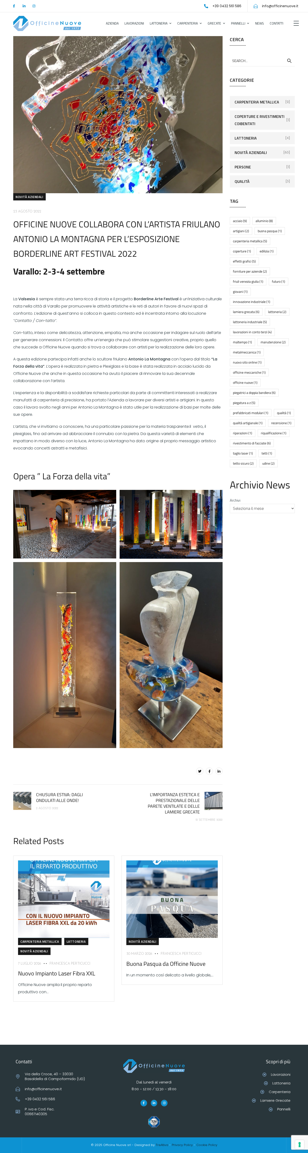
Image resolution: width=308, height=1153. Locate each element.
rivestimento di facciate (252, 443)
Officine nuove (245, 382)
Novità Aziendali (29, 196)
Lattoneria (158, 23)
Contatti (276, 23)
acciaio (240, 220)
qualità (284, 412)
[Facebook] (209, 771)
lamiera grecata (246, 311)
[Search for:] (262, 61)
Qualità (242, 181)
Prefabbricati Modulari (250, 412)
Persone (243, 167)
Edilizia (267, 251)
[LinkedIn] (219, 771)
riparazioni (242, 433)
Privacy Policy (182, 1145)
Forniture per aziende (250, 271)
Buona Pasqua (270, 230)
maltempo (242, 342)
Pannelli (238, 23)
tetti (267, 453)
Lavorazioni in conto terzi (252, 331)
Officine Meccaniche (249, 372)
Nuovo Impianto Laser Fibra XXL (56, 973)
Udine (268, 463)
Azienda (112, 23)
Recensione (281, 422)
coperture (242, 251)
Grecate (214, 23)
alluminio (264, 220)
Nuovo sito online (247, 362)
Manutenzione (273, 342)
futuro (278, 281)
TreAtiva (162, 1145)
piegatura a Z (244, 402)
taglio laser (243, 453)
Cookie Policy (206, 1145)
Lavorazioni (134, 23)
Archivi (235, 500)
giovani (240, 291)
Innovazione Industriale (251, 301)
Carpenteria (187, 23)
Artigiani (241, 230)
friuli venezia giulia (248, 281)
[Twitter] (199, 771)
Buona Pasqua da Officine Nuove (165, 963)
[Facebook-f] (14, 6)
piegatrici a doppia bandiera (254, 392)
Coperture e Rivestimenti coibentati (259, 120)
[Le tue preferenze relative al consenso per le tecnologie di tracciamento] (299, 1144)
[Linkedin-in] (23, 6)
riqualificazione (273, 433)
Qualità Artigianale (248, 422)
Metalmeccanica (247, 352)
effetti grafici (244, 261)
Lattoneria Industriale (250, 321)
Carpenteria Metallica (39, 941)
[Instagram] (34, 6)
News (259, 23)
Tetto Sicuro (243, 463)
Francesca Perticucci (70, 964)
